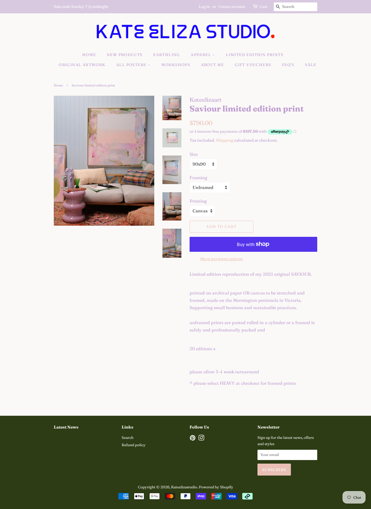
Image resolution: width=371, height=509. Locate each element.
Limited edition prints (254, 54)
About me (212, 64)
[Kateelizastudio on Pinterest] (193, 439)
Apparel (201, 54)
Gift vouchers (253, 64)
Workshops (175, 64)
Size (194, 154)
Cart (264, 6)
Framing (198, 177)
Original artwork (82, 64)
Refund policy (134, 445)
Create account (232, 6)
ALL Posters (131, 64)
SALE (310, 64)
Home (89, 54)
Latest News (66, 427)
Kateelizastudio (184, 487)
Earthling (166, 54)
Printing (198, 201)
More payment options (221, 258)
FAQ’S (288, 64)
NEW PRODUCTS (125, 54)
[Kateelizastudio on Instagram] (201, 439)
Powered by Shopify (216, 487)
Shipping (224, 140)
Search (127, 437)
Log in (204, 6)
